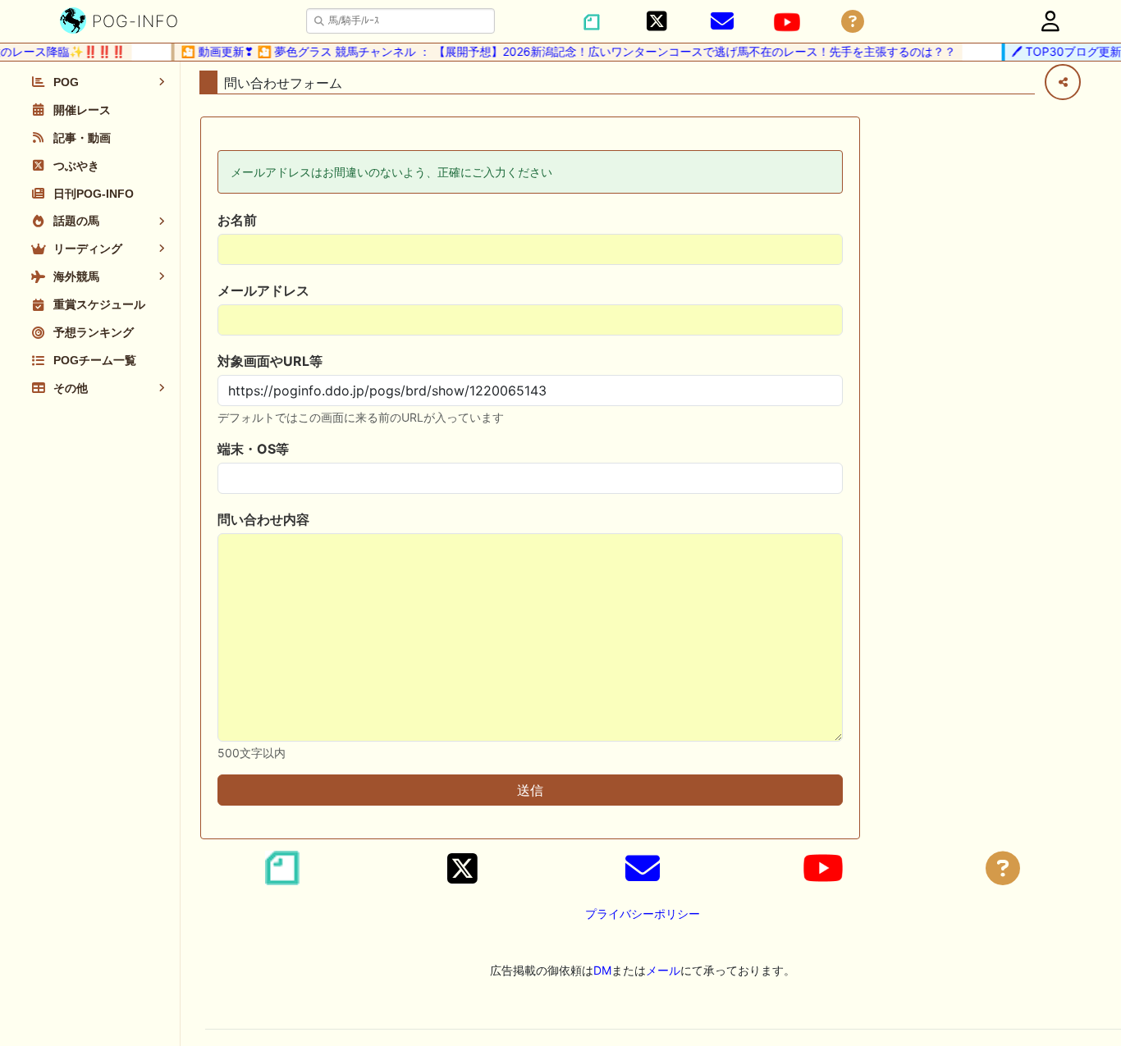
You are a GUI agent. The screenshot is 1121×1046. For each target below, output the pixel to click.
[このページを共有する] (1063, 82)
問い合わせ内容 (263, 519)
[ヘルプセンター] (852, 22)
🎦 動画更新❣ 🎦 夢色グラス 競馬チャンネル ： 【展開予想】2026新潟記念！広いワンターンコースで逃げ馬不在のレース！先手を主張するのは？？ (561, 51)
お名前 (237, 220)
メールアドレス (263, 290)
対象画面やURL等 (270, 361)
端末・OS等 (253, 449)
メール (663, 970)
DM (602, 970)
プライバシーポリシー (642, 913)
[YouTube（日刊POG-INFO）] (787, 22)
